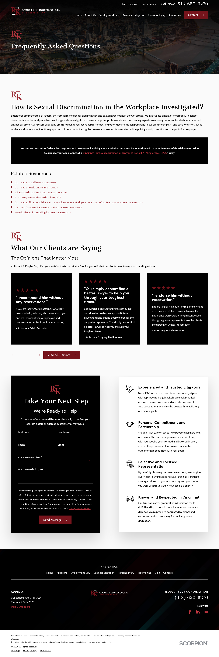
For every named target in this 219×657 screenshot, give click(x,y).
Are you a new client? (30, 457)
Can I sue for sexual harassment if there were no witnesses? (48, 207)
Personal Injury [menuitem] (157, 15)
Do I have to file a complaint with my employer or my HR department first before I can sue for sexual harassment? (79, 202)
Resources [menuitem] (174, 15)
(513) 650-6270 (191, 597)
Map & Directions (20, 606)
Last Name (64, 432)
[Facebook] (189, 612)
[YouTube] (206, 612)
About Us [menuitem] (90, 15)
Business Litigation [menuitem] (133, 15)
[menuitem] (15, 650)
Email (61, 445)
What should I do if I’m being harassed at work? (41, 192)
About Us (62, 572)
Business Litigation (104, 572)
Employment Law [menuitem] (109, 15)
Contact (168, 572)
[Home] (36, 11)
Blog (157, 572)
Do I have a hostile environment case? (36, 187)
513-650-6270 (193, 4)
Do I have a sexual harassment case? (35, 182)
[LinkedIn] (198, 612)
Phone (21, 445)
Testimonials (148, 4)
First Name (24, 432)
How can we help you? (30, 469)
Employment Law (80, 572)
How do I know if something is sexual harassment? (43, 212)
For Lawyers (129, 4)
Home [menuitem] (78, 15)
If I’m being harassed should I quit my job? (38, 197)
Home (49, 572)
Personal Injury (126, 572)
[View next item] (39, 355)
